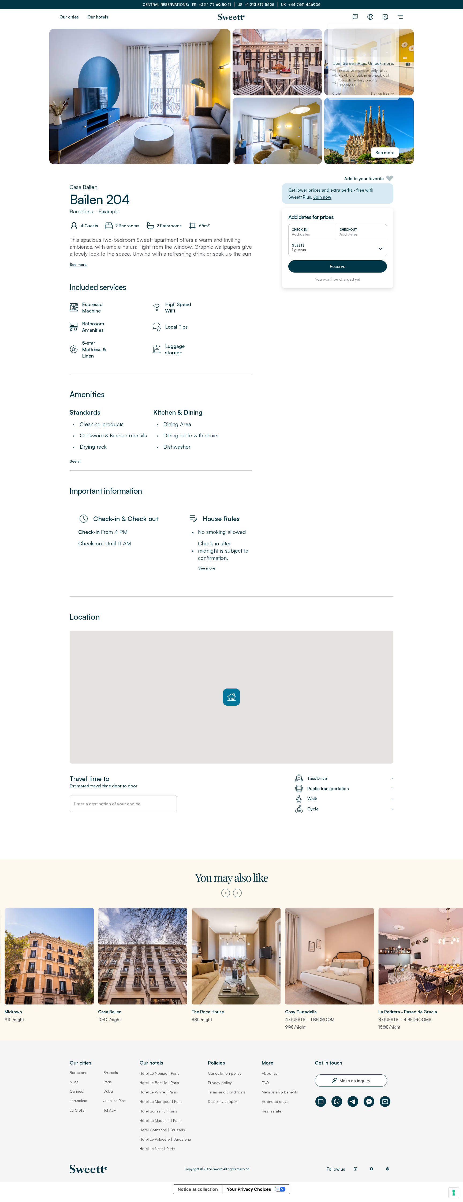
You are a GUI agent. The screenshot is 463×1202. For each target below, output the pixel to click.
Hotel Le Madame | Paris (160, 1120)
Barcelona (78, 1072)
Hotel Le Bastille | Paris (159, 1082)
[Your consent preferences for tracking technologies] (454, 1193)
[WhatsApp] (337, 1101)
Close (336, 96)
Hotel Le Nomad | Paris (159, 1073)
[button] (337, 266)
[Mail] (385, 1101)
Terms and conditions (226, 1092)
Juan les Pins (114, 1100)
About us (270, 1073)
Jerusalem (78, 1100)
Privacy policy (220, 1082)
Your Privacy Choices (249, 1189)
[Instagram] (355, 1169)
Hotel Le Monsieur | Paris (161, 1101)
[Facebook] (369, 1101)
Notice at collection (198, 1189)
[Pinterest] (387, 1169)
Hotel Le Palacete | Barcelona (165, 1139)
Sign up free (380, 96)
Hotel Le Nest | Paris (157, 1148)
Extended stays (275, 1101)
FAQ (265, 1082)
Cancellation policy (224, 1073)
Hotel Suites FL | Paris (158, 1111)
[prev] (225, 893)
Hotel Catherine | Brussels (162, 1129)
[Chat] (321, 1101)
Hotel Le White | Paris (158, 1092)
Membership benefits (280, 1092)
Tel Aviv (109, 1110)
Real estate (271, 1111)
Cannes (76, 1091)
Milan (74, 1082)
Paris (107, 1082)
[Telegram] (353, 1101)
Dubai (108, 1091)
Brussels (110, 1072)
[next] (237, 893)
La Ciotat (78, 1110)
